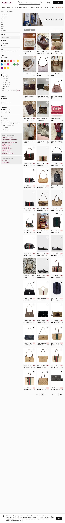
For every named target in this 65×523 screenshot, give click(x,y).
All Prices (5, 75)
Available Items (7, 121)
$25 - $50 (5, 78)
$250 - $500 (6, 84)
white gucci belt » (6, 150)
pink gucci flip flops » (7, 144)
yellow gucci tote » (7, 152)
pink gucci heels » (6, 145)
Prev (37, 394)
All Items (5, 98)
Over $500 (6, 86)
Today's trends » (6, 162)
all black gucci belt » (7, 137)
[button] (22, 3)
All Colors (5, 57)
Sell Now (49, 3)
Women (11, 11)
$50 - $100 (6, 80)
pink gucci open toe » (7, 148)
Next (61, 394)
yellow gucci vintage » (7, 153)
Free (4, 101)
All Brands (5, 43)
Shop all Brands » (6, 161)
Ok (59, 518)
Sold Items (5, 127)
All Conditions (6, 109)
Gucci (6, 11)
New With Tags (6, 112)
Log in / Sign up (58, 3)
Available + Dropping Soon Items (11, 123)
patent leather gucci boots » (9, 142)
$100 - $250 (6, 82)
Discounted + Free (7, 103)
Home (2, 11)
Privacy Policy (19, 520)
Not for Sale (6, 129)
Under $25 (5, 76)
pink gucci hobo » (6, 147)
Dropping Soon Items (8, 125)
